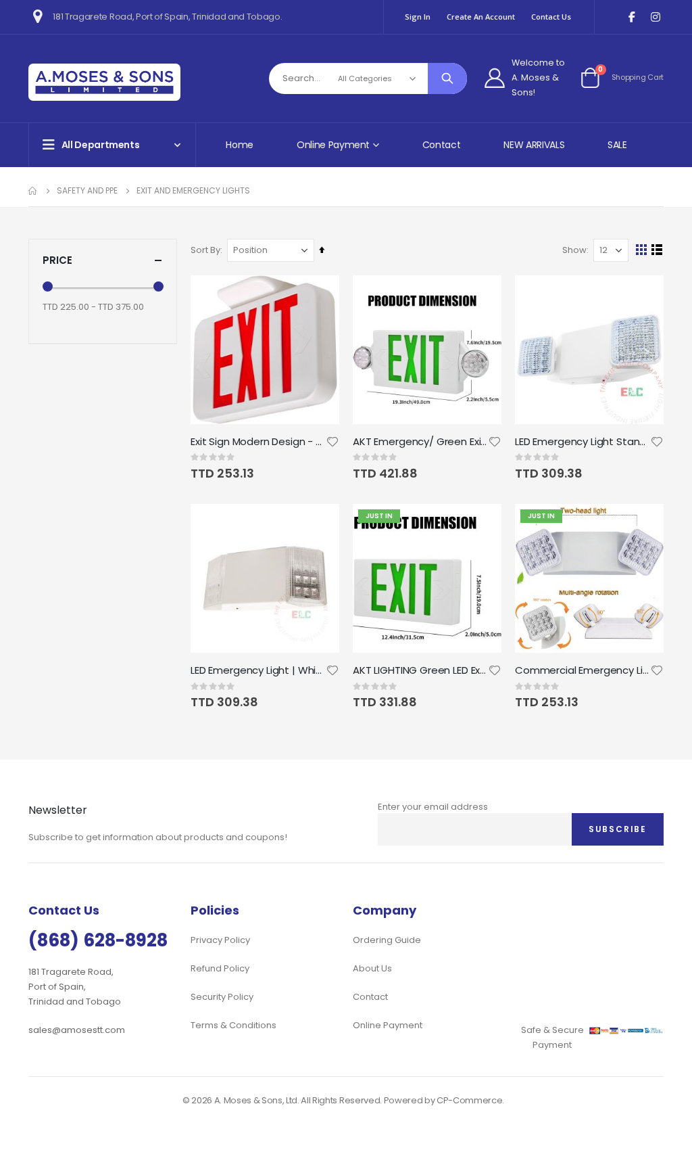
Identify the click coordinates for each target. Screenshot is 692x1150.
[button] (332, 442)
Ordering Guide (387, 940)
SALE (617, 145)
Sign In (417, 17)
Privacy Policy (220, 940)
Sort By (205, 250)
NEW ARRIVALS (533, 145)
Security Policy (222, 996)
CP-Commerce (469, 1100)
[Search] (447, 78)
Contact (441, 145)
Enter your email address (433, 806)
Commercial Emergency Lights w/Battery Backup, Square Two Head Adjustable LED (582, 670)
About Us (372, 968)
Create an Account (481, 17)
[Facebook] (631, 17)
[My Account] (495, 78)
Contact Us (551, 17)
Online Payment (387, 1025)
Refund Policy (220, 968)
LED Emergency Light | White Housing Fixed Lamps (258, 670)
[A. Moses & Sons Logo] (104, 82)
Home (239, 145)
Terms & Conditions (233, 1025)
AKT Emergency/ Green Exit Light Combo (420, 441)
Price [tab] (57, 260)
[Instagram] (655, 17)
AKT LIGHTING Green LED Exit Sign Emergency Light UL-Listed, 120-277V (420, 670)
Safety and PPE (87, 191)
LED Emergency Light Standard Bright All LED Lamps (582, 441)
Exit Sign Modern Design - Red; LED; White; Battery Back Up (258, 441)
